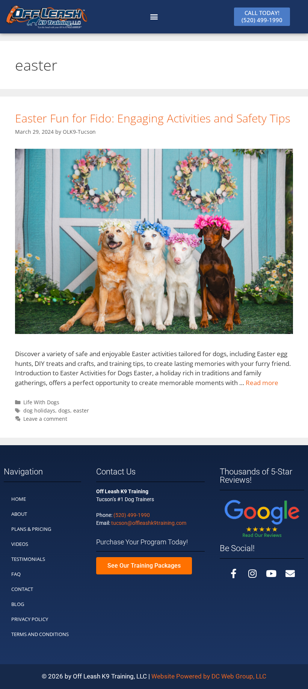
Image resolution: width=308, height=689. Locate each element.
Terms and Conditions (40, 634)
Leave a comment (45, 418)
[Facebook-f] (233, 573)
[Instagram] (252, 573)
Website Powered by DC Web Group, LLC (208, 676)
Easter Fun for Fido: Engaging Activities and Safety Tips (152, 118)
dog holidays (39, 410)
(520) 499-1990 (131, 515)
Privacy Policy (29, 619)
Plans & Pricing (31, 529)
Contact (22, 589)
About (19, 514)
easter (81, 410)
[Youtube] (271, 573)
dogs (64, 410)
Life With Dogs (41, 402)
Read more (262, 382)
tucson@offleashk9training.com (148, 523)
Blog (17, 604)
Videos (19, 544)
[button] (154, 17)
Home (18, 499)
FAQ (16, 574)
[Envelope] (290, 573)
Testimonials (28, 559)
